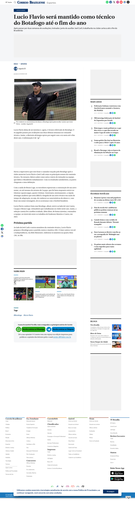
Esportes (24, 64)
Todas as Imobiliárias (73, 454)
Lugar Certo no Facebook (75, 451)
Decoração (71, 444)
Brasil (7, 431)
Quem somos (9, 467)
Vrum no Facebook (94, 441)
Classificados (53, 424)
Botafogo (18, 315)
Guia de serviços (72, 437)
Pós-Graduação (30, 454)
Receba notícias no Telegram (63, 329)
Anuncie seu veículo (94, 424)
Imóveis (49, 430)
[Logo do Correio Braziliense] (31, 2)
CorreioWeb (52, 419)
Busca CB (49, 461)
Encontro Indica (114, 448)
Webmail (49, 421)
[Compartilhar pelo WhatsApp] (115, 113)
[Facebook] (110, 3)
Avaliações (92, 431)
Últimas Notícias (30, 437)
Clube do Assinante (52, 465)
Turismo (8, 464)
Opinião (8, 454)
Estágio (28, 431)
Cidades (8, 424)
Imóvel (71, 419)
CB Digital (50, 458)
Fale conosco (29, 457)
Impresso (51, 449)
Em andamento (30, 469)
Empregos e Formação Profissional (56, 436)
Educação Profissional (32, 451)
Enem (27, 434)
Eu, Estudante (32, 419)
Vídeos (91, 434)
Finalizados (29, 476)
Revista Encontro (117, 436)
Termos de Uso (9, 474)
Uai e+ (112, 462)
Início (16, 64)
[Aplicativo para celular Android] (117, 479)
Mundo (7, 437)
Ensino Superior (30, 424)
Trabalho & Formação (32, 427)
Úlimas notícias (72, 434)
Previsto (28, 466)
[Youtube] (121, 3)
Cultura (28, 441)
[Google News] (124, 3)
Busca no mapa (72, 427)
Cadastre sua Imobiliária (74, 457)
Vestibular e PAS (30, 444)
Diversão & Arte (10, 441)
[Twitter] (114, 3)
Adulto (49, 439)
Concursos (31, 461)
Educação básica (30, 421)
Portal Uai (113, 459)
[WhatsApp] (107, 3)
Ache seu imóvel (72, 421)
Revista (112, 441)
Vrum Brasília (113, 433)
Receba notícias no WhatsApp (33, 329)
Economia (8, 434)
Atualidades (113, 445)
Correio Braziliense (14, 419)
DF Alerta (112, 423)
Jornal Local (113, 426)
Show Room (71, 441)
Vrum (91, 419)
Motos (91, 437)
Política (7, 427)
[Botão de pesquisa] (14, 2)
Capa (7, 421)
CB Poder (112, 429)
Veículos (49, 433)
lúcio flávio (29, 315)
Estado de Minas (114, 456)
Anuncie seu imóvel (73, 424)
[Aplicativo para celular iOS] (117, 473)
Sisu (27, 447)
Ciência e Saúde (10, 451)
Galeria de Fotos (72, 447)
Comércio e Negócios (52, 446)
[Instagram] (117, 3)
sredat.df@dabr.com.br (62, 337)
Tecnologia (8, 461)
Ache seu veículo (93, 421)
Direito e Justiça (10, 447)
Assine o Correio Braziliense (54, 468)
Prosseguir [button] (110, 491)
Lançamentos (71, 431)
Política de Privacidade (11, 471)
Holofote (8, 457)
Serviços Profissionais (53, 443)
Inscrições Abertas (31, 473)
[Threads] (128, 3)
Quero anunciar (51, 426)
